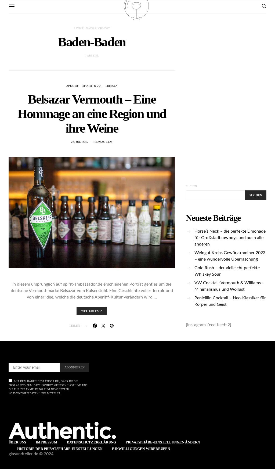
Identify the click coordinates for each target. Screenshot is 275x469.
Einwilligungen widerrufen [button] (141, 449)
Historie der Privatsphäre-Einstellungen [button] (59, 449)
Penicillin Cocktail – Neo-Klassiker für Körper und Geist (230, 301)
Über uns (17, 442)
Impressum (46, 442)
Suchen (191, 186)
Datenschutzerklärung (91, 442)
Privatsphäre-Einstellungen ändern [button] (163, 442)
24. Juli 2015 (79, 141)
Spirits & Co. (92, 85)
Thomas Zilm (103, 141)
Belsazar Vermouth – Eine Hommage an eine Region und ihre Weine (91, 113)
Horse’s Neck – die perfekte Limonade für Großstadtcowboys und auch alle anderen (230, 237)
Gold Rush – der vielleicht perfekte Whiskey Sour (227, 271)
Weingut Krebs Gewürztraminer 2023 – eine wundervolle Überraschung (229, 256)
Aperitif (72, 85)
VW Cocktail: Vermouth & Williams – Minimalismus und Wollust (229, 286)
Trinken (111, 85)
